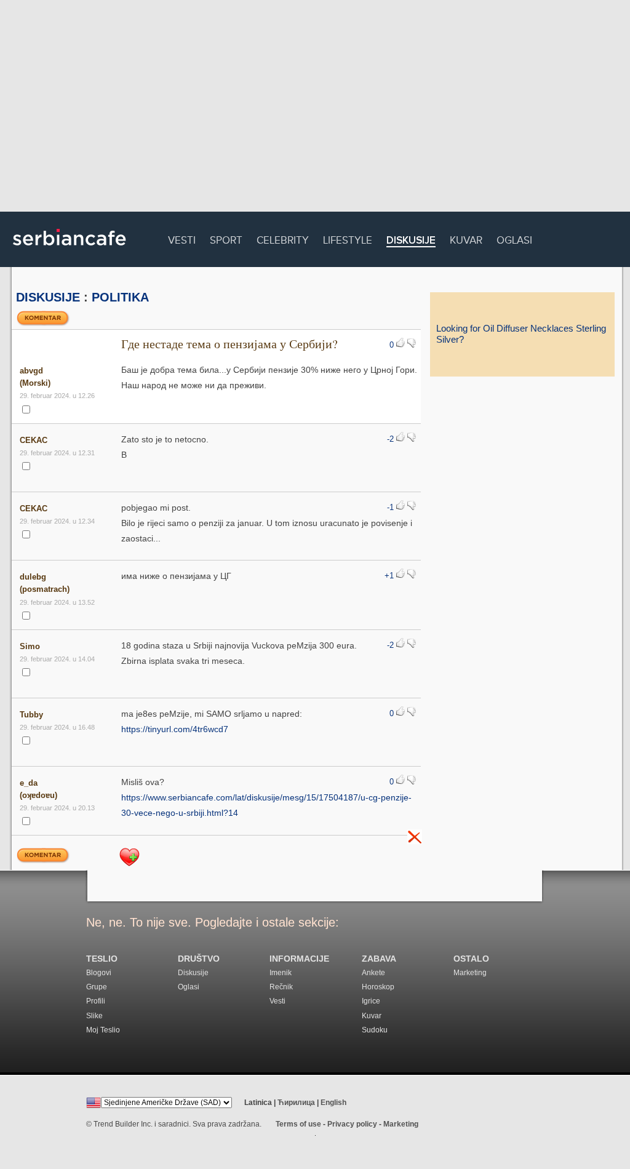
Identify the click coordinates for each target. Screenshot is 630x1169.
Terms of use (298, 1124)
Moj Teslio (103, 1030)
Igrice (371, 1001)
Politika (120, 297)
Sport (226, 238)
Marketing (470, 972)
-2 (390, 439)
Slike (94, 1015)
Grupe (96, 987)
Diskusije (411, 241)
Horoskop (378, 987)
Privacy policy (352, 1124)
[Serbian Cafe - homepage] (69, 249)
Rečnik (281, 987)
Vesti (182, 238)
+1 (389, 576)
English (333, 1102)
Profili (95, 1001)
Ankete (373, 972)
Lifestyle (347, 238)
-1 (390, 507)
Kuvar (466, 238)
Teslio (102, 959)
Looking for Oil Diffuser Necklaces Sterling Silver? (521, 334)
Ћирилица (296, 1102)
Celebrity (283, 238)
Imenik (280, 972)
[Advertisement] (315, 108)
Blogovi (98, 972)
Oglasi (514, 238)
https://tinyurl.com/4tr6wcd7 (174, 729)
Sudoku (375, 1030)
